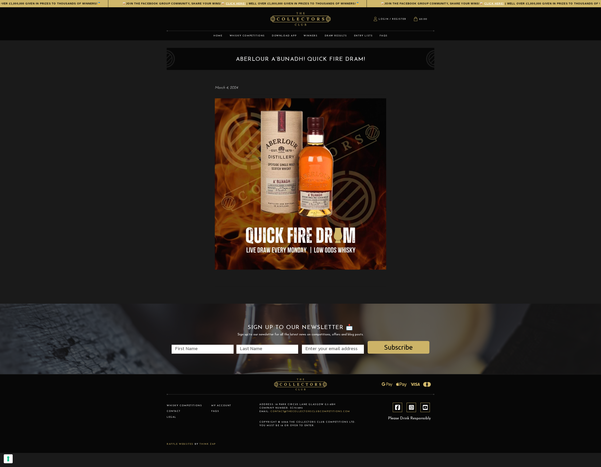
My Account (221, 405)
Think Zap (208, 444)
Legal (171, 417)
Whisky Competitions (184, 405)
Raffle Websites (180, 444)
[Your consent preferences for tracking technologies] (8, 458)
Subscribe (398, 347)
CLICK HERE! (224, 3)
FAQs (215, 411)
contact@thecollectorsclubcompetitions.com (310, 411)
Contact (173, 411)
